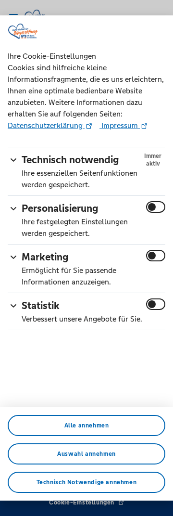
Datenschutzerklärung (46, 125)
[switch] (155, 207)
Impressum (119, 125)
